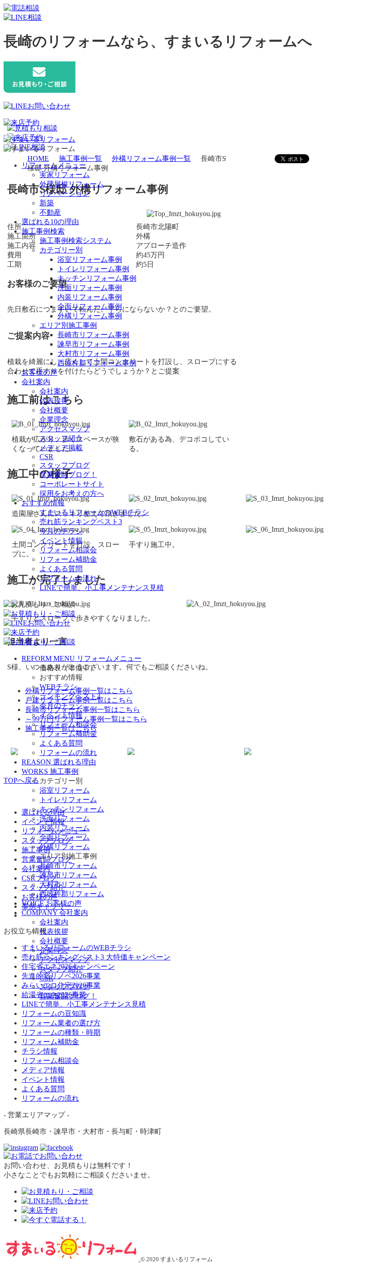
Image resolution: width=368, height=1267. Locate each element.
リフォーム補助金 (68, 559)
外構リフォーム (64, 846)
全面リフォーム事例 (89, 306)
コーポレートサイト (71, 484)
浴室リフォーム (64, 790)
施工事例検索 (43, 231)
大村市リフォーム (68, 884)
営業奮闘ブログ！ (68, 474)
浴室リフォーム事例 (89, 259)
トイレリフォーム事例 (93, 269)
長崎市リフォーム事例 (93, 334)
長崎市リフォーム (68, 865)
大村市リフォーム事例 (93, 353)
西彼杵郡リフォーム (71, 894)
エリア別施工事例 (68, 325)
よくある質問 (61, 569)
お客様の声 (39, 372)
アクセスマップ (64, 429)
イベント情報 (61, 540)
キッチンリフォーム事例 (96, 278)
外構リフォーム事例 (89, 316)
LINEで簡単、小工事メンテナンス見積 (101, 587)
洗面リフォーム (64, 818)
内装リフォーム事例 (89, 297)
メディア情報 (43, 1070)
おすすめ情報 (43, 503)
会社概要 (53, 410)
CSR (46, 456)
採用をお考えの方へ (71, 493)
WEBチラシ (58, 686)
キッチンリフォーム (71, 809)
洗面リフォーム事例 (89, 287)
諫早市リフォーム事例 (93, 344)
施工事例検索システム (75, 240)
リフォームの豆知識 (54, 1013)
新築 (46, 203)
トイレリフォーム (68, 799)
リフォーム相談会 (68, 550)
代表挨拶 (53, 400)
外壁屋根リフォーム (71, 184)
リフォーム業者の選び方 (61, 1023)
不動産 (50, 212)
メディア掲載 (61, 447)
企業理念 (53, 419)
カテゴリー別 (61, 250)
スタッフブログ (64, 465)
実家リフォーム (64, 174)
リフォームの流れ (68, 578)
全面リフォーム (64, 837)
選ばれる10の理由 (50, 222)
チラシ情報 (39, 1051)
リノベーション (64, 193)
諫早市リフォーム (68, 875)
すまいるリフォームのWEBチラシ (94, 512)
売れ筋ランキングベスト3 (80, 521)
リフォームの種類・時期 (61, 1032)
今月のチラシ (61, 531)
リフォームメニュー (54, 165)
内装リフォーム (64, 828)
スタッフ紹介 (61, 438)
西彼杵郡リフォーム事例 (96, 363)
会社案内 (36, 382)
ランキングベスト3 (70, 696)
